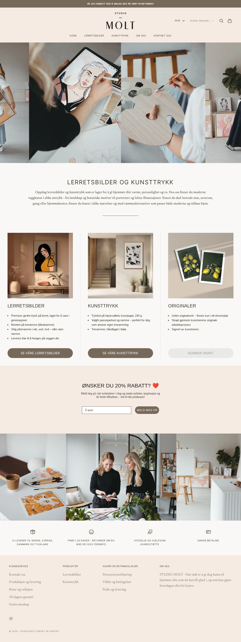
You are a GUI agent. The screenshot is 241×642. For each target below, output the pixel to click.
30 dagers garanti (21, 597)
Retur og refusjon (21, 589)
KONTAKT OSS (162, 35)
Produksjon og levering (25, 582)
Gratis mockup (19, 604)
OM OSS (141, 35)
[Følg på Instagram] (11, 618)
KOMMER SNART (201, 353)
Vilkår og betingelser (117, 582)
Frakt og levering (114, 589)
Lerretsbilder (72, 574)
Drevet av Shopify (47, 631)
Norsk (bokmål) (200, 20)
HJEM (73, 35)
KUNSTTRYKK (120, 35)
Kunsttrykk (71, 582)
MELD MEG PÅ (147, 410)
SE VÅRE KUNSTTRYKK (120, 353)
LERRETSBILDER (94, 35)
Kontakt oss (17, 574)
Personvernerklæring (117, 574)
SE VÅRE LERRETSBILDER (40, 353)
